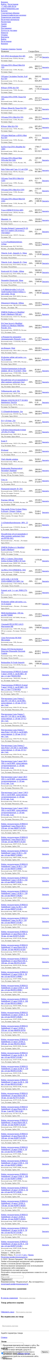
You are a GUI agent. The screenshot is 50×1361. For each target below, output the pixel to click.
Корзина (4, 2)
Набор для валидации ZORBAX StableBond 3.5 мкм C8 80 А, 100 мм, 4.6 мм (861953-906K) (14, 1001)
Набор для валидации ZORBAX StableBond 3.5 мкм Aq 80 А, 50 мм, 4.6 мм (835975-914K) (14, 1055)
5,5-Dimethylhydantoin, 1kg (12, 411)
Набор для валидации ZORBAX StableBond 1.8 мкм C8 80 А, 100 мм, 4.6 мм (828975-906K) (14, 1176)
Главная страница (8, 49)
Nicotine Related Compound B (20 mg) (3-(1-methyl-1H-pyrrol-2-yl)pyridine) (14, 230)
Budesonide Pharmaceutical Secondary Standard (11, 469)
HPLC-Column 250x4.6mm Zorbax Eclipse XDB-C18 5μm (13, 560)
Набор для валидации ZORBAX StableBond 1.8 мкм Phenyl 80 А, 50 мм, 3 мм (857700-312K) (14, 1109)
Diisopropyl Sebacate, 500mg (12, 303)
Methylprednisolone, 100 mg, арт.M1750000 (12, 614)
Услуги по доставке (9, 30)
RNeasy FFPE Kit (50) (10, 88)
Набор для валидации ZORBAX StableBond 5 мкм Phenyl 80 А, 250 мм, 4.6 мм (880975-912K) (14, 826)
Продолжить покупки (27, 1298)
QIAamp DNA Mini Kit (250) (12, 190)
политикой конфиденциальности (14, 1284)
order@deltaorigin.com (10, 9)
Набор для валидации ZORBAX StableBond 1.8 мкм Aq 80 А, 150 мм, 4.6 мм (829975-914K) (14, 1244)
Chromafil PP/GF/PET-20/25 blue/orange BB (12, 625)
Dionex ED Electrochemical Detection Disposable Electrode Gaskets (13, 651)
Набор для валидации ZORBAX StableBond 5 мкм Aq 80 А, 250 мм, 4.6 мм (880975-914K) (14, 907)
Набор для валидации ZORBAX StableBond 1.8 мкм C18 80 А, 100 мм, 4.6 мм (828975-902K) (14, 1217)
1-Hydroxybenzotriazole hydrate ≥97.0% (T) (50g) (13, 431)
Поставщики (6, 28)
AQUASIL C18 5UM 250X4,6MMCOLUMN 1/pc (12, 580)
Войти (4, 4)
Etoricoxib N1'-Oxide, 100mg (12, 271)
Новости (4, 33)
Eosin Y (4, 441)
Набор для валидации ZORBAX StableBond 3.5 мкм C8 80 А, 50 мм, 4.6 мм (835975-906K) (14, 974)
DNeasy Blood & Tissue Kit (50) (13, 108)
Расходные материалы (10, 19)
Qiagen (4, 26)
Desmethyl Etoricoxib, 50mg (12, 280)
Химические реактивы (10, 17)
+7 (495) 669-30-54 (8, 6)
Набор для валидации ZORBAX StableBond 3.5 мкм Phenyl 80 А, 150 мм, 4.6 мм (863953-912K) (14, 947)
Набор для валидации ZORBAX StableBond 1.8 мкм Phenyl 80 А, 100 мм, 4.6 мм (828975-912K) (14, 1136)
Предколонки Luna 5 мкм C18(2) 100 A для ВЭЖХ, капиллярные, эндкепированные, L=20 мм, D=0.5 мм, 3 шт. (14, 795)
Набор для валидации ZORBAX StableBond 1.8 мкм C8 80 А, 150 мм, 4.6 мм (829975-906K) (14, 1163)
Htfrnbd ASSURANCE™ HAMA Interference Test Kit (14, 401)
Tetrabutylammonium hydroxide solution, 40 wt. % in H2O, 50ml (13, 370)
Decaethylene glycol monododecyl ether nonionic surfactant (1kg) (14, 381)
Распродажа (6, 22)
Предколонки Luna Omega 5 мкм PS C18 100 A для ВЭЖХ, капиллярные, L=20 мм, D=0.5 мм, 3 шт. (13, 701)
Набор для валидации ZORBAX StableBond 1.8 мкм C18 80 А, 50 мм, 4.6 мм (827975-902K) (14, 1190)
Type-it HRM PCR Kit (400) (12, 210)
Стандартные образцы (10, 13)
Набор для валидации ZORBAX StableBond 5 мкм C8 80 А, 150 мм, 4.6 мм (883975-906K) (14, 866)
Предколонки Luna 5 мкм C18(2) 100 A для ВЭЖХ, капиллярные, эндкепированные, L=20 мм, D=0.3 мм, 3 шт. (14, 811)
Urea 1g (4, 480)
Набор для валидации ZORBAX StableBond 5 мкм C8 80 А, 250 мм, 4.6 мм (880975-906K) (14, 853)
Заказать (45, 57)
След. (24, 1255)
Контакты (5, 37)
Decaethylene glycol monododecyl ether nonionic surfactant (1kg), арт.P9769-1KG (14, 536)
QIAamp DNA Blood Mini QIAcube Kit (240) (11, 159)
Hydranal (4, 450)
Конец (31, 1255)
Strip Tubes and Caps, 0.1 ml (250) (14, 169)
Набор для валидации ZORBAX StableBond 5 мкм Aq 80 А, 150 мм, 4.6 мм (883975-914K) (14, 920)
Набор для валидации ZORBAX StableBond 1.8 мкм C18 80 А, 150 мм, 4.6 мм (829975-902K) (14, 1203)
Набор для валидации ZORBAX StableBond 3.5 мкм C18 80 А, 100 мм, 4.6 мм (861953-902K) (14, 1041)
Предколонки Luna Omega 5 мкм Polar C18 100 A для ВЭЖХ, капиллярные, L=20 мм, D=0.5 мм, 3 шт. (14, 733)
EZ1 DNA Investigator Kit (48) (13, 56)
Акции (4, 24)
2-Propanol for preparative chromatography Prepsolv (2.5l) (13, 338)
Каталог (4, 11)
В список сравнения (9, 1298)
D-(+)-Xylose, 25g (8, 421)
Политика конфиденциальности (14, 1257)
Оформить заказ (7, 1312)
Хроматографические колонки (13, 15)
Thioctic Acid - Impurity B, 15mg (14, 262)
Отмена (4, 1337)
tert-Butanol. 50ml (8, 348)
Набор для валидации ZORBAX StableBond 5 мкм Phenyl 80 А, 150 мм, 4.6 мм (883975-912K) (14, 839)
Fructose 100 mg (7, 500)
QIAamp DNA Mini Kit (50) (12, 117)
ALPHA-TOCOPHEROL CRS (13, 570)
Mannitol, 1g (6, 219)
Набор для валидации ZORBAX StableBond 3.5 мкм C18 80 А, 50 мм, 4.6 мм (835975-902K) (14, 1014)
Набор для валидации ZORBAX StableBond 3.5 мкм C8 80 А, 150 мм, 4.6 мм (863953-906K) (14, 988)
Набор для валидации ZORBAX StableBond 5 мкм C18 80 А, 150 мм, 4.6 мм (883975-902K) (14, 893)
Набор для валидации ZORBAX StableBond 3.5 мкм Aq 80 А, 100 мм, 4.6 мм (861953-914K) (14, 1082)
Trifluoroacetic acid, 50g (10, 391)
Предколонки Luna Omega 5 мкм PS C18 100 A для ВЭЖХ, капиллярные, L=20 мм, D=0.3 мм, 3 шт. (13, 717)
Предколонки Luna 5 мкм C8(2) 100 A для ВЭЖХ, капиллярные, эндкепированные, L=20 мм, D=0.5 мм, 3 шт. (14, 764)
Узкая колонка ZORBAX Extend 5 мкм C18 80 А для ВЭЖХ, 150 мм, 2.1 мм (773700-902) (14, 687)
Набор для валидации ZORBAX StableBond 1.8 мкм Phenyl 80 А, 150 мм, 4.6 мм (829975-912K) (14, 1122)
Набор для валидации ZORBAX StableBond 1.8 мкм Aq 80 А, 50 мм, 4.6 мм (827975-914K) (14, 1230)
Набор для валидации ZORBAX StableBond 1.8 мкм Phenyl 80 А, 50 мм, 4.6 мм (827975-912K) (14, 1095)
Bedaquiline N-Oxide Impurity (13, 662)
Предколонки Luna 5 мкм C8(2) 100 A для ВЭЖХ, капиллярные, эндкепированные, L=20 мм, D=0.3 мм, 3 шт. (14, 780)
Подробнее (7, 1358)
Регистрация (13, 4)
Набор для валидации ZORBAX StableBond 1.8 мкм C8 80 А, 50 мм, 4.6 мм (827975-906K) (14, 1149)
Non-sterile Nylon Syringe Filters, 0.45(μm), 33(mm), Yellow (14, 510)
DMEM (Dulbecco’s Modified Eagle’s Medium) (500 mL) (12, 313)
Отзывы (4, 35)
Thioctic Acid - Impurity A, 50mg (14, 253)
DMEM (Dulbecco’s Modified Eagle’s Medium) (12, 548)
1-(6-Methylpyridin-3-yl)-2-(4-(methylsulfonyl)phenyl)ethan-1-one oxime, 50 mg (13, 291)
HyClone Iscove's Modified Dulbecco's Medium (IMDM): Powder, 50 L (12, 325)
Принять (45, 1352)
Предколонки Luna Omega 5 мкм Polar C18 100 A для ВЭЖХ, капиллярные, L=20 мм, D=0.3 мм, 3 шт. (14, 748)
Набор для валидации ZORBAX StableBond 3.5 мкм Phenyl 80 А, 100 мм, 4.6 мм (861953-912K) (14, 961)
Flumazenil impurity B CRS (12, 489)
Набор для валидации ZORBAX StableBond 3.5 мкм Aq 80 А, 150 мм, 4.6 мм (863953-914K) (14, 1068)
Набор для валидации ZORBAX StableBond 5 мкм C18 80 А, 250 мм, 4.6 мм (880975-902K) (14, 880)
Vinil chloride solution (9, 459)
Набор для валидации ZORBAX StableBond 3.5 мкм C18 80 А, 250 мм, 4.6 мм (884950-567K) (14, 1028)
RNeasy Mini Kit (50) (9, 126)
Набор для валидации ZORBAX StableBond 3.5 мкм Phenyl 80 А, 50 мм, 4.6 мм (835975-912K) (14, 934)
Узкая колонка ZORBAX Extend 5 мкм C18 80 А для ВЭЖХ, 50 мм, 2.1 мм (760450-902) (14, 674)
